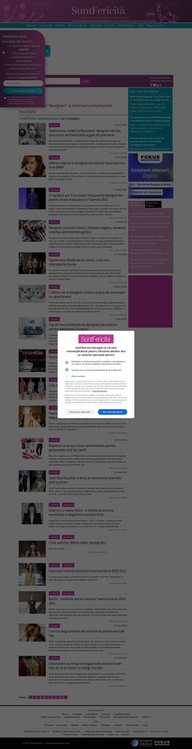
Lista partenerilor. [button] (99, 391)
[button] (96, 376)
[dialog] (96, 374)
